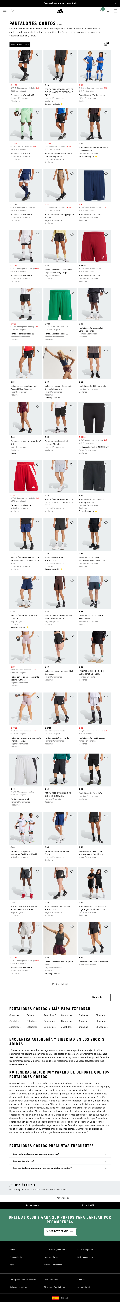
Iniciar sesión (32, 1205)
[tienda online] (60, 11)
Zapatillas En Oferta (50, 1015)
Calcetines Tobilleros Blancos (32, 1021)
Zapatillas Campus (66, 1027)
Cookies (81, 1280)
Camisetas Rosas (66, 1021)
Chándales (101, 1021)
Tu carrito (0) (88, 1205)
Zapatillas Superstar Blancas (14, 1027)
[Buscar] (108, 10)
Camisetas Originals (66, 1015)
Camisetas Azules (49, 1021)
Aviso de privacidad (18, 1287)
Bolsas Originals (31, 1015)
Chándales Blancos (101, 1015)
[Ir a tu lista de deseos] (11, 10)
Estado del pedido (85, 1250)
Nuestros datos (51, 1257)
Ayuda (13, 1265)
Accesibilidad (83, 1287)
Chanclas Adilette (14, 1015)
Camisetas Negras (49, 1027)
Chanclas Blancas (83, 1021)
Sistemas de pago (85, 1257)
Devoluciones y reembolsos (56, 1250)
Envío (12, 1250)
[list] (55, 44)
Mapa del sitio (16, 1257)
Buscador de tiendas (53, 1265)
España (64, 1298)
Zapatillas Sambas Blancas (14, 1021)
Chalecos (83, 1015)
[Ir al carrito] (115, 10)
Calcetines (32, 1027)
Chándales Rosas (101, 1027)
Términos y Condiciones (54, 1287)
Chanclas (83, 1027)
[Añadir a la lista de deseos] (37, 55)
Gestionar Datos (51, 1280)
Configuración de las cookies (23, 1280)
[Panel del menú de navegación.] (4, 10)
